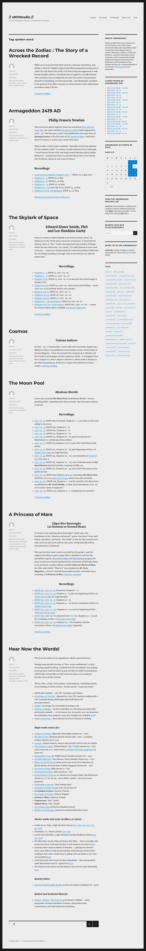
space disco (111, 339)
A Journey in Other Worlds (46, 788)
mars (19, 83)
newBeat (110, 327)
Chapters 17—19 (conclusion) (47, 301)
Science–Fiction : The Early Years (49, 900)
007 (88, 825)
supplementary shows (116, 343)
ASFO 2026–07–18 (114, 110)
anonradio (12, 77)
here (93, 715)
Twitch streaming (42, 718)
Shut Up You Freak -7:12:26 (117, 112)
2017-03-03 (39, 437)
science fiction (22, 138)
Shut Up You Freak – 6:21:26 (117, 124)
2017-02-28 (39, 433)
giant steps (125, 300)
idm (119, 308)
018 (40, 828)
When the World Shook (45, 762)
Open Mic (126, 17)
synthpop (111, 351)
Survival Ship (40, 885)
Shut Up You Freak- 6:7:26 (116, 133)
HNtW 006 (39, 616)
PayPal (37, 706)
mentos (121, 316)
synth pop (123, 347)
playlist (118, 331)
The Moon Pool (26, 383)
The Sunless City (41, 807)
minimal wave (112, 323)
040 (94, 835)
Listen (93, 17)
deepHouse (112, 288)
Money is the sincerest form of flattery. (52, 197)
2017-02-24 (39, 430)
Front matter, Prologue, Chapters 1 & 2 (51, 175)
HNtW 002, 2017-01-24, (45, 593)
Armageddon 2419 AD (35, 111)
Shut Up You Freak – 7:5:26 (117, 117)
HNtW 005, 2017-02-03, (45, 609)
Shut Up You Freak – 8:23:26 (117, 88)
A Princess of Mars (30, 514)
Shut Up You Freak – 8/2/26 (117, 100)
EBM (120, 292)
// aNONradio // (21, 17)
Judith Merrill (55, 885)
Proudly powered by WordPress (33, 941)
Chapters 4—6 (41, 276)
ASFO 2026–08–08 (114, 98)
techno (110, 355)
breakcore (111, 284)
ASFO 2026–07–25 (114, 105)
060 (92, 844)
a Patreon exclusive (72, 574)
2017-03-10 (39, 449)
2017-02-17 (39, 421)
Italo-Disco (129, 308)
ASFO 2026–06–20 (114, 126)
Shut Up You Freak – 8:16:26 (117, 93)
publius (11, 71)
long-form (12, 83)
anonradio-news (126, 276)
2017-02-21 (39, 427)
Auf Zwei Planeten (42, 759)
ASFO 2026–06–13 (114, 131)
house (110, 308)
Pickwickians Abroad (43, 784)
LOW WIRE (119, 312)
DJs (135, 17)
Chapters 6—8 (41, 181)
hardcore (110, 304)
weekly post (123, 355)
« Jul (111, 187)
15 (130, 170)
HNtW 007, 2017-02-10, (45, 622)
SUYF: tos (111, 347)
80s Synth (119, 272)
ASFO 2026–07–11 (114, 114)
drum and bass (127, 288)
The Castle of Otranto (44, 794)
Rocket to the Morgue (44, 810)
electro (130, 292)
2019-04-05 (40, 491)
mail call (110, 316)
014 (92, 825)
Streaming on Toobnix (44, 696)
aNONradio (111, 276)
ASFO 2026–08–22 (114, 90)
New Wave (123, 327)
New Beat (126, 323)
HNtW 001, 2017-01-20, (45, 590)
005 (84, 825)
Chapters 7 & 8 (40, 279)
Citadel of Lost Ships (46, 613)
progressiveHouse (114, 335)
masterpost (21, 676)
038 (63, 831)
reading (20, 358)
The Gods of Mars (42, 769)
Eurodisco (111, 296)
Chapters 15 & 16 (41, 298)
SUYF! (132, 343)
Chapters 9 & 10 (41, 285)
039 (68, 831)
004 (79, 825)
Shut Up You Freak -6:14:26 (117, 129)
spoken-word (19, 85)
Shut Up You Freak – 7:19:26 (117, 107)
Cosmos (18, 331)
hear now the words (16, 81)
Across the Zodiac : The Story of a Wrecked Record (48, 53)
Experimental (125, 296)
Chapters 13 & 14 (41, 295)
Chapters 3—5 (40, 178)
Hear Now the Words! (34, 649)
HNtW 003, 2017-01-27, (45, 600)
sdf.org (120, 67)
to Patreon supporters (76, 308)
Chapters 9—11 (41, 184)
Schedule (114, 17)
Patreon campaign (42, 709)
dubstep (110, 292)
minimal (110, 319)
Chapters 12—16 (41, 187)
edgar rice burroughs (17, 539)
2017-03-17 (39, 462)
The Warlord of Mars (43, 772)
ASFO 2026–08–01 (114, 102)
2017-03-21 (39, 468)
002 (75, 825)
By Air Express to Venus (45, 775)
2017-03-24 (39, 475)
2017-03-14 (39, 456)
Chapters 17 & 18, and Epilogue (48, 191)
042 (40, 838)
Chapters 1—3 (40, 273)
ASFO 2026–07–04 (114, 119)
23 (135, 174)
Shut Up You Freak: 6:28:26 (117, 121)
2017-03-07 (39, 443)
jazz (109, 312)
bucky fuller (124, 284)
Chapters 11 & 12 (41, 292)
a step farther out (114, 280)
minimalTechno (125, 319)
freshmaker (111, 300)
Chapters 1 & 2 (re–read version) (49, 304)
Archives (103, 17)
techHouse (124, 351)
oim (109, 331)
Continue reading (42, 93)
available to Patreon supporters (79, 749)
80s (108, 272)
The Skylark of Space (33, 217)
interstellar (13, 245)
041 (36, 838)
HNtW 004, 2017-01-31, (45, 603)
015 (36, 828)
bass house (130, 280)
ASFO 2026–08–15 (114, 95)
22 (130, 174)
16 (135, 170)
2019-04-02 (40, 481)
